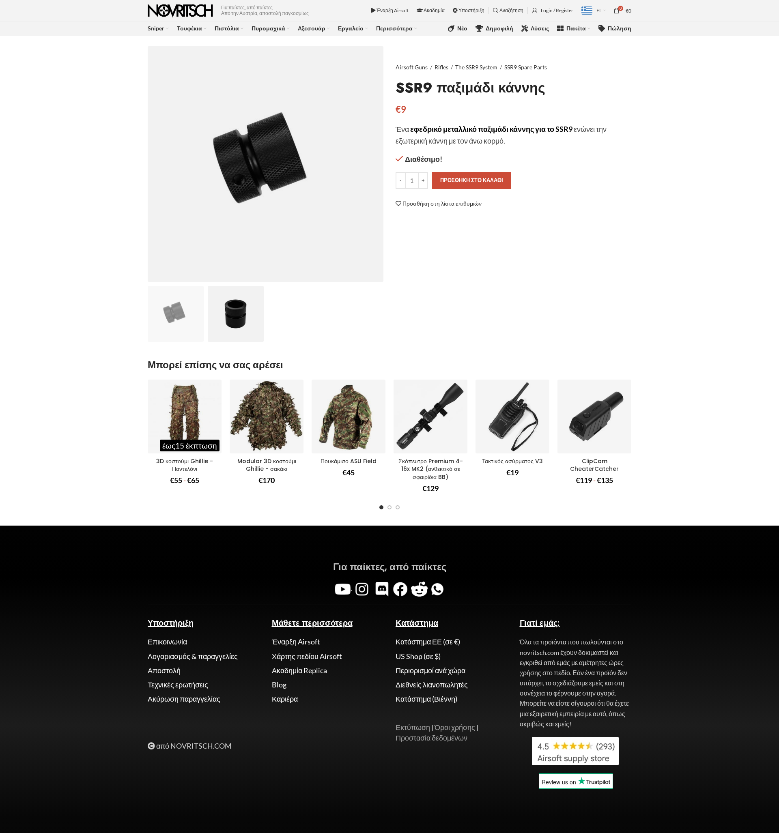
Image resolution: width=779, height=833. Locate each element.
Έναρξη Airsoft (392, 10)
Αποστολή (164, 670)
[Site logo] (180, 9)
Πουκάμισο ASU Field (349, 461)
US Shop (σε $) (418, 656)
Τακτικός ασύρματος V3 (512, 461)
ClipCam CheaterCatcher (594, 465)
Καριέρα (285, 698)
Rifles (441, 67)
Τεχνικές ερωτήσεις (178, 684)
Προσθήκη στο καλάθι (471, 180)
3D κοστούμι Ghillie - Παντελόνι (184, 465)
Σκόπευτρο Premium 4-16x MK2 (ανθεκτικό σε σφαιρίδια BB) (430, 469)
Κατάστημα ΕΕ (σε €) (428, 641)
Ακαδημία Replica (299, 670)
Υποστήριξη (471, 10)
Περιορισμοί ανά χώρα (430, 670)
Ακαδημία (434, 10)
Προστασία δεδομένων (431, 737)
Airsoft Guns (412, 67)
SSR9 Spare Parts (525, 67)
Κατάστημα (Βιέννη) (426, 698)
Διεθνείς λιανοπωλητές (432, 684)
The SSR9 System (476, 67)
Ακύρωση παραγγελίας (184, 698)
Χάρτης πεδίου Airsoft (307, 656)
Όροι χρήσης (455, 727)
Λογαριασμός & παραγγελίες (193, 656)
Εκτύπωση (413, 727)
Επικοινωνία (167, 641)
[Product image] (185, 416)
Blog (279, 684)
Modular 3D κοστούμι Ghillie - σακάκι (266, 465)
